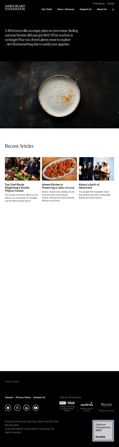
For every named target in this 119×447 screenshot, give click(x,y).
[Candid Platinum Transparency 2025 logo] (103, 440)
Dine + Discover (65, 9)
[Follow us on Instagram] (8, 408)
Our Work (47, 9)
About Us (102, 9)
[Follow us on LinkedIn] (26, 408)
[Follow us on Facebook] (17, 408)
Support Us (86, 9)
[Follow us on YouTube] (35, 408)
